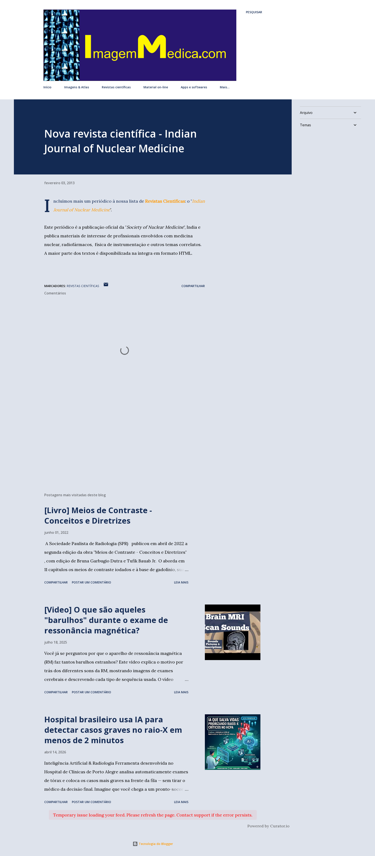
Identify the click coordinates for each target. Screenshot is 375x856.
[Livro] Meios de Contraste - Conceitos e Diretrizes (98, 515)
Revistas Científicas (165, 201)
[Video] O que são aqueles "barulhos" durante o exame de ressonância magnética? (106, 620)
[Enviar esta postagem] (106, 286)
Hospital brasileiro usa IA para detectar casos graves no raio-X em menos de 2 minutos (113, 730)
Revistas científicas (116, 87)
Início (47, 87)
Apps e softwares (194, 87)
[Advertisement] (117, 438)
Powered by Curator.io (268, 825)
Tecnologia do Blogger (155, 844)
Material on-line (155, 87)
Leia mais (181, 582)
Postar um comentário (91, 582)
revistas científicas (83, 286)
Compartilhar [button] (193, 286)
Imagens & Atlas (76, 87)
